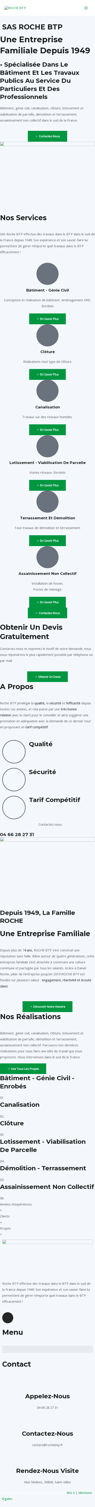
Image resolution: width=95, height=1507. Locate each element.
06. (2, 1198)
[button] (47, 1349)
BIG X (71, 1492)
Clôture (12, 1123)
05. (2, 1179)
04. (2, 1161)
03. (2, 1134)
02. (2, 1116)
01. (2, 1097)
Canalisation (20, 1104)
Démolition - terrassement (43, 1168)
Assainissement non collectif (47, 1186)
